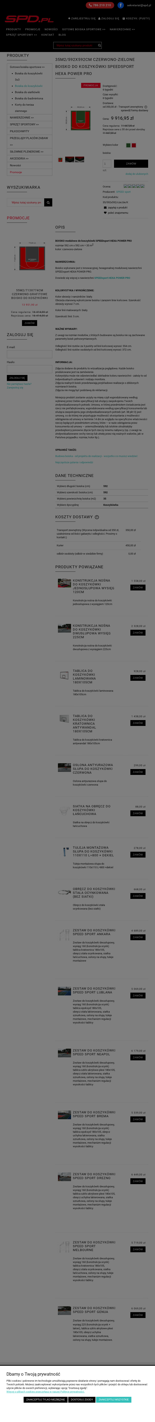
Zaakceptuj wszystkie (114, 1399)
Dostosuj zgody (82, 1399)
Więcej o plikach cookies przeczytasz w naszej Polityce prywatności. (45, 1391)
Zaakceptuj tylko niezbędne (45, 1399)
